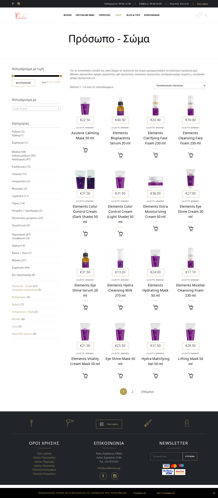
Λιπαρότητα (19, 181)
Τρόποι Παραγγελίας (44, 457)
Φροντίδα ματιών (22, 333)
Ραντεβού (202, 4)
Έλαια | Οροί (20, 253)
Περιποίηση (18, 234)
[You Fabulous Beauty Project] (20, 16)
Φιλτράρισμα (23, 82)
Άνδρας (16, 131)
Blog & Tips (133, 15)
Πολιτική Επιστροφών (44, 469)
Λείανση (16, 174)
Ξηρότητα (17, 196)
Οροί (15, 326)
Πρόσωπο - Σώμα (22, 286)
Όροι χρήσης (44, 453)
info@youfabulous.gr (109, 468)
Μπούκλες (17, 188)
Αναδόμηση (18, 159)
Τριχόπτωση (19, 225)
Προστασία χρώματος (25, 218)
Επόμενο (147, 392)
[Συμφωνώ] (213, 493)
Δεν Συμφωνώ (166, 493)
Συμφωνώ (140, 493)
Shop (118, 15)
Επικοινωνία (151, 15)
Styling (16, 135)
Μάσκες (16, 260)
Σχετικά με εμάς (85, 15)
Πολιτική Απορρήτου (44, 473)
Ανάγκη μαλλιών (21, 155)
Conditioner (19, 238)
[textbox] (36, 108)
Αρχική (68, 15)
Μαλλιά (16, 151)
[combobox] (36, 108)
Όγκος (15, 203)
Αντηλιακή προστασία (24, 289)
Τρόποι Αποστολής (44, 465)
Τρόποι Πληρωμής (44, 461)
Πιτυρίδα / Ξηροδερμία (25, 210)
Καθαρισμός (19, 297)
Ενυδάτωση (18, 166)
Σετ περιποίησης (21, 275)
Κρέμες (16, 304)
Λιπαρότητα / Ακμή (23, 311)
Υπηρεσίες (105, 15)
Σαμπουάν (18, 142)
